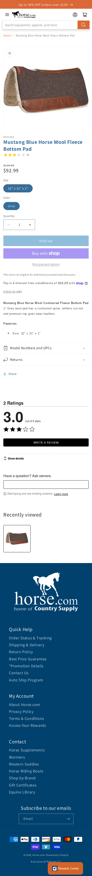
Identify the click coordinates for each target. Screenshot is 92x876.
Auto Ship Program (26, 680)
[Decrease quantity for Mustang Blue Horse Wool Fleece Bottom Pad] (9, 224)
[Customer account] (75, 14)
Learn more (61, 494)
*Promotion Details (26, 665)
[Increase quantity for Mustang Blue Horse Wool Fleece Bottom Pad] (30, 224)
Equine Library (22, 792)
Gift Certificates (22, 785)
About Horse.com (24, 704)
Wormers (17, 757)
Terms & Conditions (26, 718)
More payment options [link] (46, 264)
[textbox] (46, 484)
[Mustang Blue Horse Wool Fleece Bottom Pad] (17, 538)
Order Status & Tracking (30, 637)
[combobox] (46, 24)
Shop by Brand (22, 777)
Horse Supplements (26, 750)
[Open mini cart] (85, 14)
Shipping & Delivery (26, 644)
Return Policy (21, 651)
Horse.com (38, 855)
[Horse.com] (24, 14)
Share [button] (12, 374)
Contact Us (19, 672)
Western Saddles (24, 764)
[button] (46, 348)
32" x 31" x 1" (18, 188)
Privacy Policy (21, 711)
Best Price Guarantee (28, 658)
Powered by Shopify (57, 855)
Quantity (9, 216)
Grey (11, 206)
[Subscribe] (68, 819)
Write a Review (46, 442)
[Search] (83, 25)
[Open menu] (7, 14)
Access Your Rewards (27, 725)
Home (7, 35)
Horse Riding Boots (26, 771)
